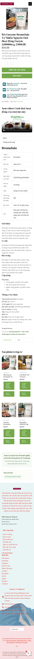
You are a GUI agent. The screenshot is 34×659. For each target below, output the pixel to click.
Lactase (4, 571)
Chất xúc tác (6, 566)
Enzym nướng (7, 534)
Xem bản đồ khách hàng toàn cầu (13, 461)
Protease (5, 563)
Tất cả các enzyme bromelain (13, 476)
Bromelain (20, 101)
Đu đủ (4, 576)
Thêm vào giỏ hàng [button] (8, 386)
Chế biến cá (7, 550)
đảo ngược (5, 558)
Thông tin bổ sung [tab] (9, 142)
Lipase (4, 579)
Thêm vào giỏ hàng (17, 70)
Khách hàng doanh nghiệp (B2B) (10, 519)
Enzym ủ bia (7, 537)
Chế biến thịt (7, 542)
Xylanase (5, 584)
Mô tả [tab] (5, 138)
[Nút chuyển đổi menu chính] (30, 3)
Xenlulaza (5, 561)
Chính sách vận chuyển (21, 642)
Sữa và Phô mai (8, 539)
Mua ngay (17, 76)
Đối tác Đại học (6, 521)
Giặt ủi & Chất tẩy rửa (10, 545)
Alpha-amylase (7, 568)
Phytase (4, 581)
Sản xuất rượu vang (9, 547)
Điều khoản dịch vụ (22, 640)
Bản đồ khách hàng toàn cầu (9, 524)
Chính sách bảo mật (11, 640)
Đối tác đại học (23, 463)
